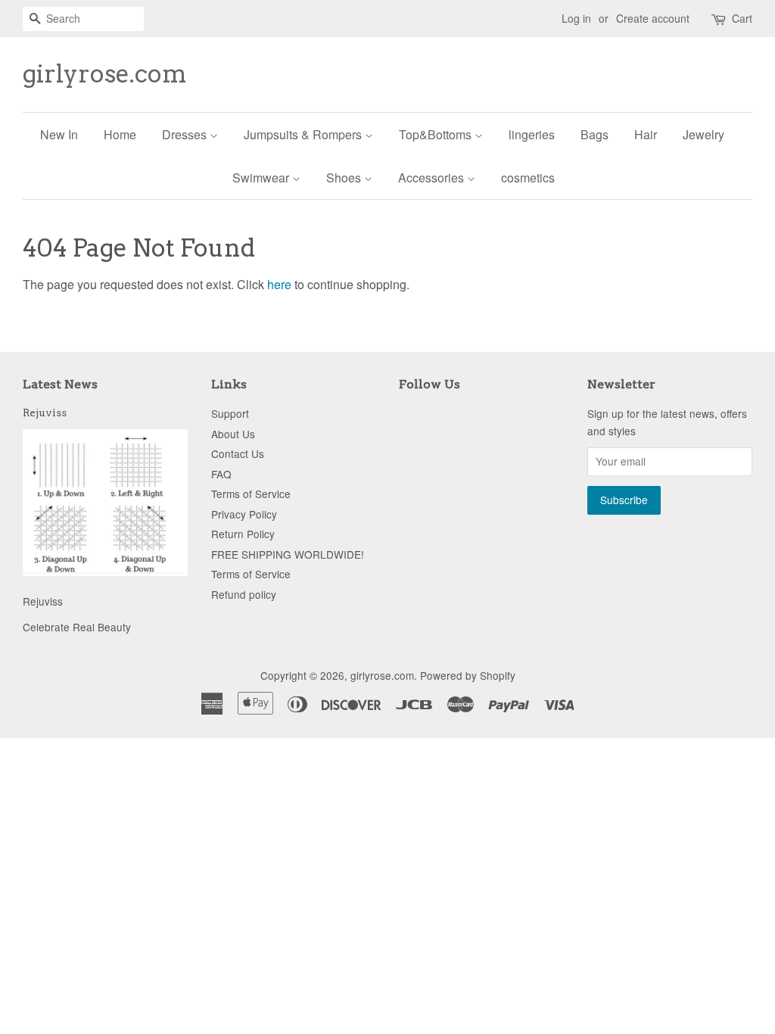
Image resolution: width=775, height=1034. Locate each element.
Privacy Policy (244, 514)
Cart (742, 18)
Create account (652, 18)
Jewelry (703, 134)
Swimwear (262, 177)
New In (59, 134)
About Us (233, 433)
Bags (594, 134)
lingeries (532, 134)
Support (230, 413)
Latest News (60, 384)
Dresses (186, 134)
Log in (576, 18)
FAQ (221, 473)
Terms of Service (251, 493)
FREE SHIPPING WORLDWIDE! (287, 554)
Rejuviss (45, 412)
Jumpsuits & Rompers (304, 134)
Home (120, 134)
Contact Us (237, 453)
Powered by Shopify (467, 675)
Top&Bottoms (437, 134)
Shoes (345, 177)
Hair (645, 134)
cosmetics (528, 177)
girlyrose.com (105, 74)
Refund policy (243, 594)
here (279, 284)
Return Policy (243, 533)
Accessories (432, 177)
